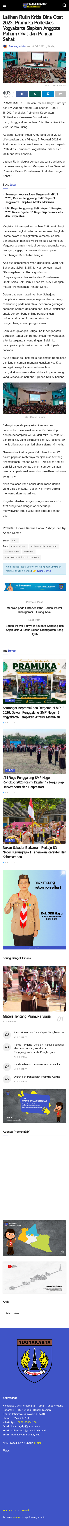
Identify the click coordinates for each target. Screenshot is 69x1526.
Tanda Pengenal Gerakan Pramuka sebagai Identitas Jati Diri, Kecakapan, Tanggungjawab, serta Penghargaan (38, 1048)
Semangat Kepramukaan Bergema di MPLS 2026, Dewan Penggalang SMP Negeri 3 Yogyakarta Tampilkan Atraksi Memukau (31, 198)
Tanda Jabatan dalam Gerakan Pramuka (37, 1064)
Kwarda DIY (18, 1517)
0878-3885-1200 (27, 1422)
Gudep (51, 46)
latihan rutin (12, 551)
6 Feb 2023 (38, 46)
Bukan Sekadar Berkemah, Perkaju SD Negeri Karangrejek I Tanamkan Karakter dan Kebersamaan (34, 852)
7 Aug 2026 (9, 722)
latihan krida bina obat (44, 546)
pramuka (29, 551)
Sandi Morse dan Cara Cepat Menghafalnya (39, 1032)
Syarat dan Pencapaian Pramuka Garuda (37, 1077)
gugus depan (18, 546)
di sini (37, 1443)
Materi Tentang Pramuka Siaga (27, 1016)
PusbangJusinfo (17, 46)
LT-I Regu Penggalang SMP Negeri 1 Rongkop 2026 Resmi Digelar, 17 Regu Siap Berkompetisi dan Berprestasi (34, 212)
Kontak (25, 1510)
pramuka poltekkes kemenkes (22, 557)
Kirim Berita (9, 1510)
